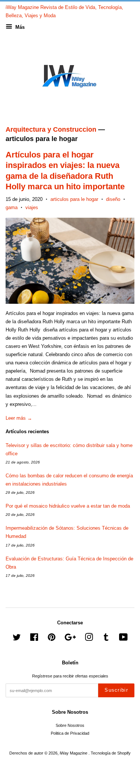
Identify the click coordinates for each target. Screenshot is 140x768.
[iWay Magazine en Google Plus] (70, 639)
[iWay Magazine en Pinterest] (51, 639)
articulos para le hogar (74, 199)
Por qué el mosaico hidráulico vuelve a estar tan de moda (68, 506)
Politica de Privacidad (70, 733)
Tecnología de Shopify (111, 753)
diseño (113, 199)
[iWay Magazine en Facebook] (34, 639)
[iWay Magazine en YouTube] (123, 639)
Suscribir (116, 690)
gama (12, 207)
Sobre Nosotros (70, 725)
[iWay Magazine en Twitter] (17, 639)
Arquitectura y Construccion (51, 129)
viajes (31, 207)
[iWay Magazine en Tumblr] (106, 639)
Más (19, 27)
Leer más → (19, 418)
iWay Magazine (74, 753)
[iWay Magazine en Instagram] (89, 639)
